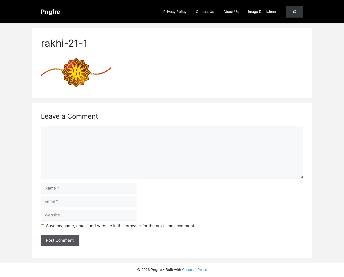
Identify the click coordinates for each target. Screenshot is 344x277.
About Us (231, 11)
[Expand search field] (294, 12)
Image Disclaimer (262, 11)
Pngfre (50, 11)
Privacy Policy (175, 11)
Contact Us (205, 11)
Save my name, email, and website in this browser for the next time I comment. (120, 225)
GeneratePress (194, 269)
